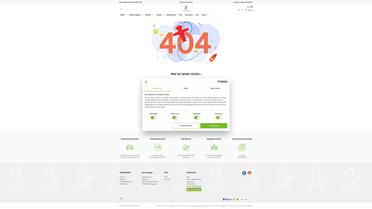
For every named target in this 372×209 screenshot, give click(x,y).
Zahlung (145, 179)
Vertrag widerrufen (194, 189)
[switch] (175, 117)
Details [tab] (186, 88)
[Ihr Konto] (239, 10)
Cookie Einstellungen (194, 186)
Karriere (122, 177)
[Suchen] (122, 9)
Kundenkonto (146, 177)
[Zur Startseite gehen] (186, 8)
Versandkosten (198, 206)
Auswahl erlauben (186, 125)
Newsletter (124, 184)
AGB (188, 177)
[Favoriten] (242, 10)
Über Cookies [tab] (215, 88)
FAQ (165, 177)
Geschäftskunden (126, 181)
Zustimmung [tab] (157, 88)
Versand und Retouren (150, 181)
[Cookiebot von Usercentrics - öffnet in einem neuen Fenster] (219, 82)
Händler (122, 179)
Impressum (190, 181)
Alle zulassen (213, 125)
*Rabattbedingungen (149, 184)
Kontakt (167, 179)
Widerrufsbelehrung (193, 179)
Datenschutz (190, 184)
